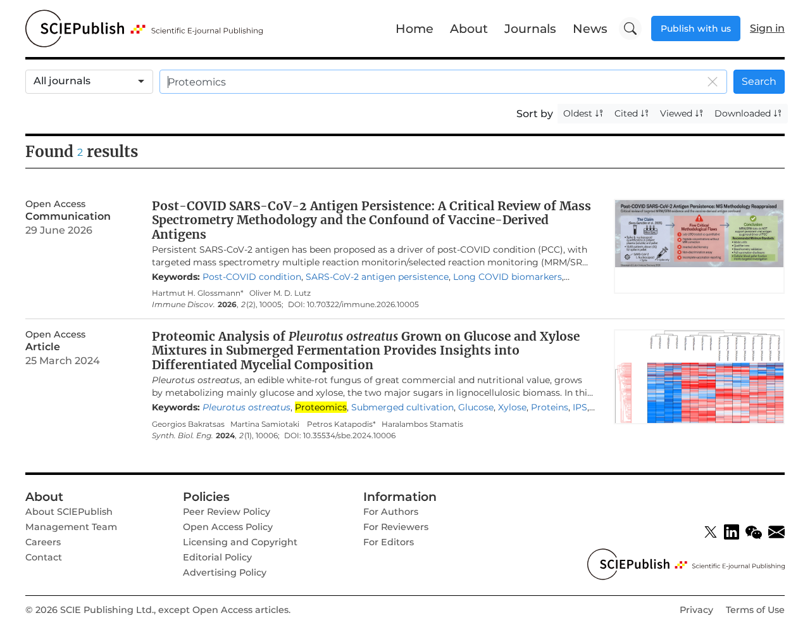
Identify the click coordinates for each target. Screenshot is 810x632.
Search (759, 81)
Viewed (677, 113)
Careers (43, 542)
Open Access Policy (228, 527)
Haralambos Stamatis (422, 424)
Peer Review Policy (226, 511)
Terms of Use (755, 610)
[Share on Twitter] (711, 532)
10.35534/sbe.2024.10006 (349, 436)
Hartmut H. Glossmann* (198, 293)
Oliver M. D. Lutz (280, 293)
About (469, 28)
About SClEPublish (69, 511)
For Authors (390, 511)
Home (414, 28)
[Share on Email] (776, 532)
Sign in (767, 28)
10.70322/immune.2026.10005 (363, 304)
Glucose (476, 407)
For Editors (388, 542)
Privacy (696, 610)
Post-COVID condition (251, 276)
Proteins (549, 407)
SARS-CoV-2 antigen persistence (377, 276)
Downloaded (743, 113)
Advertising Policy (224, 572)
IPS (580, 407)
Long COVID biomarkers (507, 276)
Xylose (512, 407)
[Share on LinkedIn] (731, 532)
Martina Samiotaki (265, 424)
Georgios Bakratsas (188, 424)
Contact (43, 557)
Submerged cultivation (402, 407)
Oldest (579, 113)
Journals (530, 28)
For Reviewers (395, 527)
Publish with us (696, 28)
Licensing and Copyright (240, 542)
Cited (627, 113)
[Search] (630, 28)
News (590, 28)
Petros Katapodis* (341, 424)
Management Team (71, 527)
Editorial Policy (217, 557)
